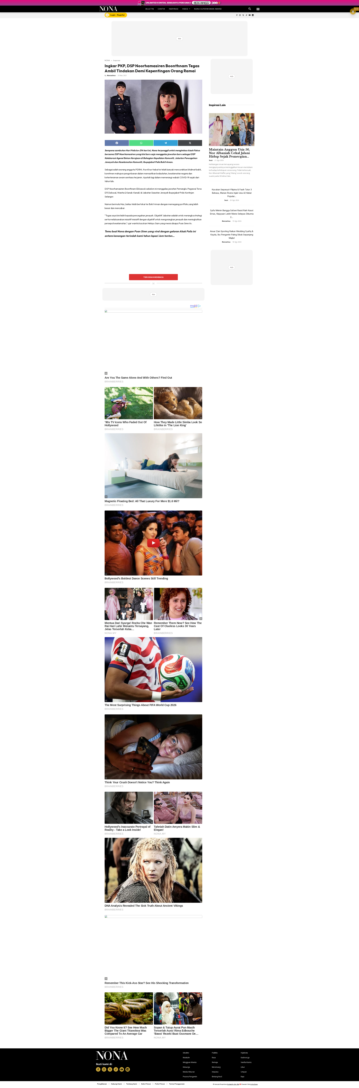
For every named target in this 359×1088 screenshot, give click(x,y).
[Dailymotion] (252, 15)
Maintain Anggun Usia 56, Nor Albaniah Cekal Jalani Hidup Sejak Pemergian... (229, 153)
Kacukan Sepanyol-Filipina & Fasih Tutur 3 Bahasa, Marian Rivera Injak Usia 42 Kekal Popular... (232, 193)
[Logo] (108, 8)
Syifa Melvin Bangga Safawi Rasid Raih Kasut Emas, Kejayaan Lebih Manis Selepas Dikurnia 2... (232, 213)
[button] (249, 9)
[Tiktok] (246, 15)
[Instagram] (240, 15)
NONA (107, 60)
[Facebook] (236, 15)
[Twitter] (243, 15)
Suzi (211, 160)
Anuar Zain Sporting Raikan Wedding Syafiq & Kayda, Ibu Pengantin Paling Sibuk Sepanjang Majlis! (231, 234)
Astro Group (254, 1084)
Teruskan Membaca (153, 277)
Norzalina (111, 75)
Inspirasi (116, 60)
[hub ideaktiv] (258, 8)
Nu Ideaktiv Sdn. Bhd (233, 1084)
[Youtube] (249, 15)
